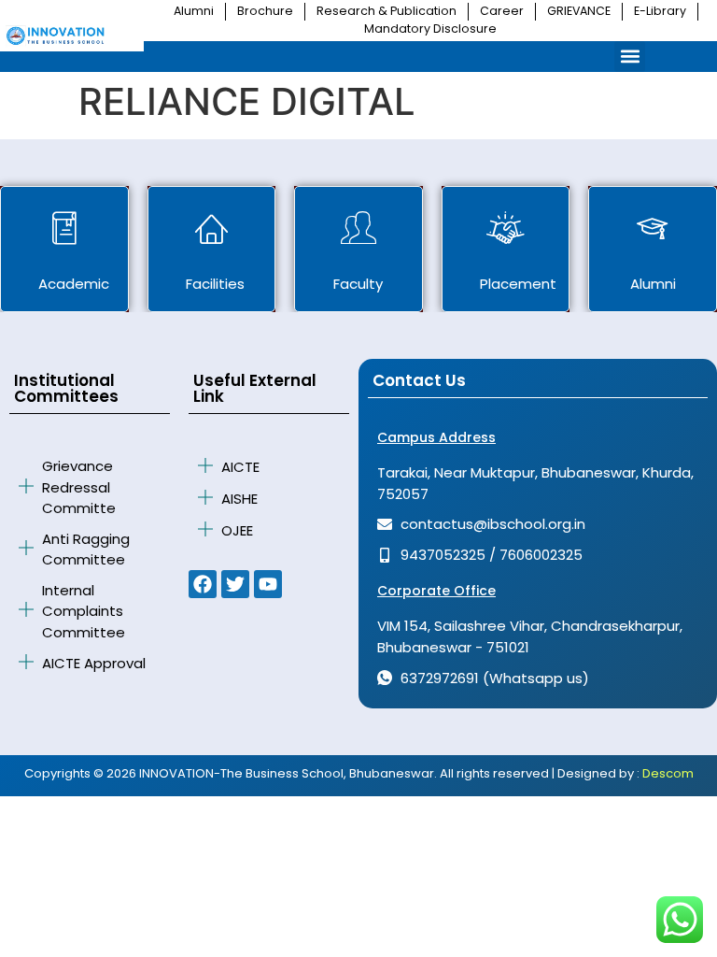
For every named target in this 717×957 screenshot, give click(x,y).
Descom (668, 773)
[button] (629, 56)
